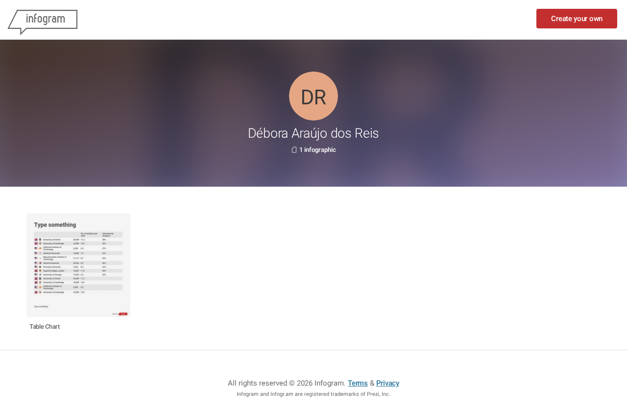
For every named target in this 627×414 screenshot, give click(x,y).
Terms (358, 383)
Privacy (387, 383)
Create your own (577, 18)
